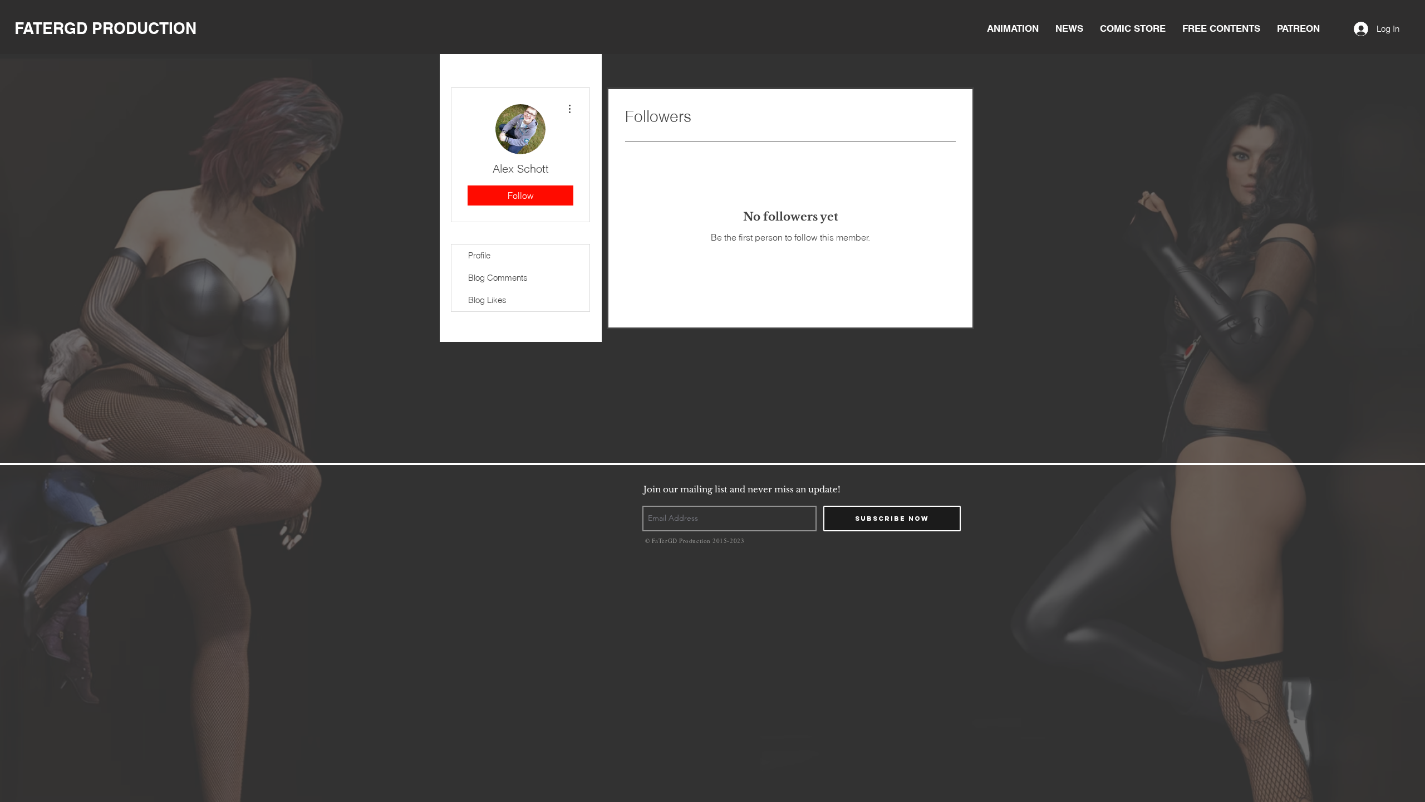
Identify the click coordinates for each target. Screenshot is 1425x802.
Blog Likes (487, 300)
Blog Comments (498, 277)
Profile (479, 255)
